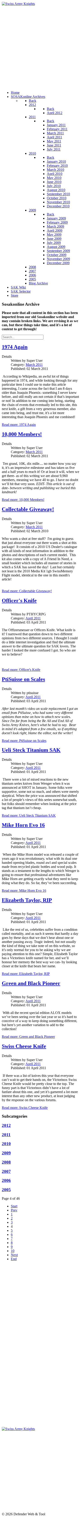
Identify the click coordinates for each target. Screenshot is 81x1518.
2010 (6, 1143)
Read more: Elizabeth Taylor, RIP (26, 974)
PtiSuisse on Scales (23, 679)
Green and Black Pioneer (31, 983)
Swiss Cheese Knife (24, 1046)
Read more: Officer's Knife (21, 670)
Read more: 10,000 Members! (23, 500)
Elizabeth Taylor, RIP (27, 900)
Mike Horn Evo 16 (23, 825)
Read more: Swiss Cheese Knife (25, 1108)
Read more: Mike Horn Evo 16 (24, 890)
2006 (6, 1180)
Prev (14, 1210)
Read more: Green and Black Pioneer (28, 1037)
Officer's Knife (19, 600)
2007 (6, 1171)
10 (12, 1251)
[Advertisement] (40, 46)
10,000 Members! (22, 434)
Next (14, 1255)
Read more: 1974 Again (19, 425)
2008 (6, 1162)
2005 (6, 1189)
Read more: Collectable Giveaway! (27, 591)
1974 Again (14, 347)
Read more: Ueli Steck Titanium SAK (29, 815)
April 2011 (33, 618)
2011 (6, 1134)
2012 (6, 1125)
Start (14, 1206)
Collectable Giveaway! (28, 509)
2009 (6, 1153)
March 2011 (34, 365)
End (14, 1259)
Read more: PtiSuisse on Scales (24, 741)
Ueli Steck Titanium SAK (31, 750)
